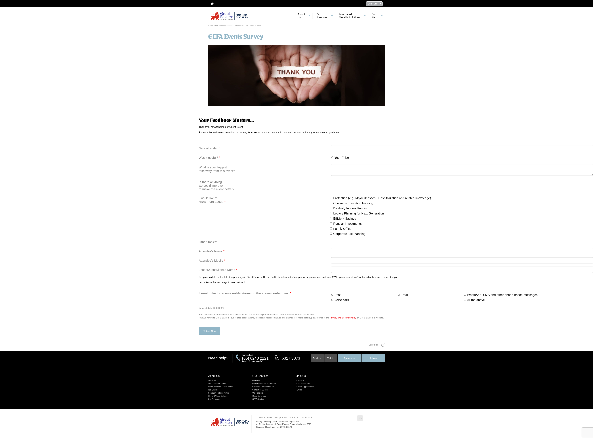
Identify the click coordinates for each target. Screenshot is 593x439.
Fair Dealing (213, 390)
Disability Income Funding (350, 208)
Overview (212, 381)
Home (211, 26)
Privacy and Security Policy (343, 317)
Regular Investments (347, 223)
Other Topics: (208, 242)
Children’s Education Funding (353, 203)
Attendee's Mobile (212, 260)
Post (337, 295)
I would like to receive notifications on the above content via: (245, 293)
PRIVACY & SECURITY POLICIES (296, 417)
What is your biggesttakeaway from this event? (217, 169)
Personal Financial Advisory (264, 384)
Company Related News (218, 393)
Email (404, 295)
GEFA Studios (258, 399)
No (347, 157)
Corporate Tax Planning (349, 233)
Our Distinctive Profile (217, 384)
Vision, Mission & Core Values (220, 387)
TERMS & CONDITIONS (267, 417)
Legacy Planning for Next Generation (358, 213)
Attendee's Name (212, 251)
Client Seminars (235, 26)
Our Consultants (303, 384)
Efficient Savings (344, 218)
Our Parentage (214, 399)
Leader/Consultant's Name (218, 269)
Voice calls (341, 300)
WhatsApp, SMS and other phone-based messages (502, 295)
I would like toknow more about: (212, 199)
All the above (476, 300)
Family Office (342, 228)
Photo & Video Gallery (217, 396)
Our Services (221, 26)
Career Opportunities (305, 387)
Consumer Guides (260, 390)
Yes (336, 157)
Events (299, 390)
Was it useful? (209, 157)
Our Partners (257, 393)
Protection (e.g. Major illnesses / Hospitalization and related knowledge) (382, 198)
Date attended (209, 148)
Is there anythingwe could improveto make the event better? (216, 185)
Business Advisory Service (263, 387)
